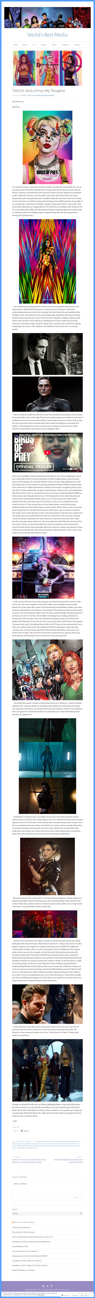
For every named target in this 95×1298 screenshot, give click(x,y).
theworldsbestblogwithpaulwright (43, 95)
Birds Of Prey (41, 1141)
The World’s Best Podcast (24, 1222)
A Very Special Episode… (21, 1227)
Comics (43, 45)
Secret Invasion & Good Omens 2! (25, 1251)
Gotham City (75, 1143)
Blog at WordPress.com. (32, 1290)
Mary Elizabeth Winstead (47, 1146)
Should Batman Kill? (20, 1246)
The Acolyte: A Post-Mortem (23, 1232)
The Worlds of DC (32, 1148)
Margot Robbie (34, 1146)
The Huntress (21, 1148)
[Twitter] (47, 1286)
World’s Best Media (47, 35)
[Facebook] (43, 1286)
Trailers (28, 1141)
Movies (24, 45)
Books (54, 45)
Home (15, 45)
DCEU (48, 1143)
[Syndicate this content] (13, 1222)
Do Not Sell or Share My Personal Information (55, 1290)
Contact (77, 45)
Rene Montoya (61, 1146)
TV (34, 45)
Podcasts (65, 45)
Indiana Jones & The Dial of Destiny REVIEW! (29, 1256)
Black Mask (35, 1143)
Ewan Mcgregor (56, 1143)
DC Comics (43, 1143)
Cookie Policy (41, 1294)
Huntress (25, 1146)
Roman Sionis (71, 1146)
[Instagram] (51, 1286)
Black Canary (26, 1143)
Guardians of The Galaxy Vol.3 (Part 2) (27, 1261)
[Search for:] (47, 1213)
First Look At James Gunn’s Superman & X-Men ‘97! (32, 1237)
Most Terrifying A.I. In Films (23, 1270)
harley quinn (16, 1146)
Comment (76, 1197)
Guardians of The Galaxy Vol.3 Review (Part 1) (30, 1265)
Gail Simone (66, 1143)
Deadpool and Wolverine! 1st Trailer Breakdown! (31, 1242)
